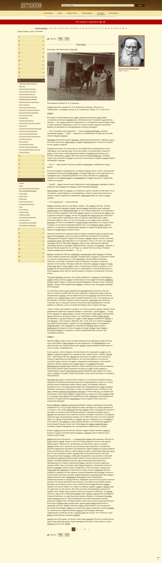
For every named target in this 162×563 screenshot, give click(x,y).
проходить (80, 259)
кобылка (97, 156)
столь (66, 291)
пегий (69, 173)
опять (60, 184)
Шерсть (70, 508)
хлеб (79, 142)
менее (98, 424)
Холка (88, 494)
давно (99, 487)
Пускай (69, 326)
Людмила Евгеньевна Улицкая (29, 150)
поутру (70, 314)
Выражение (71, 477)
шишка (107, 484)
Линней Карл (23, 118)
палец (107, 213)
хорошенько (72, 392)
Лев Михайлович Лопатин (28, 97)
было (57, 136)
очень (68, 371)
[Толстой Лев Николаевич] (31, 5)
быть (56, 211)
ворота (60, 133)
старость (57, 431)
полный (84, 291)
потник (94, 187)
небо (76, 118)
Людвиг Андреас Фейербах (28, 147)
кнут (111, 140)
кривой (50, 446)
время (49, 515)
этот (55, 107)
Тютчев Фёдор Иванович (27, 225)
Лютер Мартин (24, 152)
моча (78, 394)
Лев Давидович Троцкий (27, 92)
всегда (80, 223)
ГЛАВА (49, 114)
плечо (72, 142)
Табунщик (51, 140)
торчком (110, 508)
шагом (50, 285)
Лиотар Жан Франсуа (26, 121)
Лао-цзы (22, 86)
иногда (95, 264)
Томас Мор (23, 199)
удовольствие (53, 326)
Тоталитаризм (24, 212)
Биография (48, 13)
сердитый (75, 254)
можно (92, 424)
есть (98, 392)
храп (106, 394)
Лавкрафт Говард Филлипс (28, 84)
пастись (94, 341)
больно (54, 321)
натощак (81, 392)
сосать (55, 396)
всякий (50, 269)
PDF (60, 39)
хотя (61, 380)
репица (57, 499)
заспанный (86, 254)
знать (105, 227)
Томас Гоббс (23, 194)
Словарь (100, 13)
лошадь (100, 254)
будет (85, 223)
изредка (58, 468)
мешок (65, 422)
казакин (75, 140)
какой (101, 176)
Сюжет (50, 107)
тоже (106, 225)
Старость (88, 433)
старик (100, 316)
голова (67, 456)
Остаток (76, 453)
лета (49, 392)
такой (67, 524)
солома (62, 296)
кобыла (91, 153)
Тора (20, 207)
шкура (109, 491)
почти (58, 419)
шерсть (107, 487)
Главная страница (23, 31)
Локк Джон (23, 126)
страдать (108, 321)
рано (65, 314)
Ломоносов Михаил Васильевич (30, 129)
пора (91, 227)
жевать (95, 225)
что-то (86, 127)
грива (57, 449)
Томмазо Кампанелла (26, 204)
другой (50, 415)
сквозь (66, 396)
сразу (83, 513)
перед (85, 410)
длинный (64, 470)
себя (90, 369)
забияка (64, 405)
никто (78, 328)
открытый (98, 470)
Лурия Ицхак (23, 142)
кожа (102, 472)
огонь (99, 309)
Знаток (50, 519)
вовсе (69, 158)
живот (68, 216)
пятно (95, 449)
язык (82, 463)
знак (57, 354)
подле (63, 187)
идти (59, 241)
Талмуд (21, 183)
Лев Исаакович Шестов (27, 94)
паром (82, 346)
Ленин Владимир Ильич (27, 107)
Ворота (50, 254)
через (67, 142)
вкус (106, 176)
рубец (93, 503)
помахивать (75, 399)
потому (83, 227)
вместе (80, 433)
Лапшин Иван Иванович (27, 89)
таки (94, 220)
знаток (78, 513)
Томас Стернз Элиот (26, 202)
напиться (62, 392)
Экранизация (87, 13)
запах (99, 314)
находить (87, 323)
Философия (113, 13)
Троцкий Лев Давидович (27, 217)
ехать (53, 243)
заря (99, 118)
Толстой (74, 50)
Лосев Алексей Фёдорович (28, 134)
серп (104, 120)
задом (67, 156)
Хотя (58, 220)
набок (49, 280)
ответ (103, 352)
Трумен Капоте (24, 220)
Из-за (80, 461)
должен (84, 216)
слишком (92, 364)
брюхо (79, 285)
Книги (60, 13)
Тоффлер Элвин (24, 215)
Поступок (51, 380)
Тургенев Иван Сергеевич (27, 223)
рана (66, 503)
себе (78, 319)
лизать (69, 191)
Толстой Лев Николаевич (27, 191)
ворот (49, 153)
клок (54, 470)
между (71, 343)
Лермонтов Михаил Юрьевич (29, 110)
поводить (94, 396)
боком (90, 319)
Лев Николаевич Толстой (27, 100)
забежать (109, 280)
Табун (65, 343)
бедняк (90, 326)
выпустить (95, 216)
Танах (21, 186)
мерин (75, 173)
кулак (93, 484)
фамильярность (53, 366)
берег (71, 394)
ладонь (61, 503)
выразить (51, 223)
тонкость (51, 524)
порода (90, 519)
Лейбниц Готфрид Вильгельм (29, 102)
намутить (71, 410)
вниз (108, 277)
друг (54, 266)
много (49, 316)
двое (103, 264)
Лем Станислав (24, 105)
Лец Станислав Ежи (25, 115)
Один (49, 470)
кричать (75, 243)
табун (57, 341)
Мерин (50, 206)
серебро (69, 120)
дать (69, 366)
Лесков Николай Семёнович (28, 113)
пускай (92, 328)
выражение (80, 178)
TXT (67, 39)
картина (92, 296)
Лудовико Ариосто (25, 139)
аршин (89, 439)
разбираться (100, 343)
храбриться (52, 328)
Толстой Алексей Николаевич (29, 188)
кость (67, 522)
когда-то (62, 458)
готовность (52, 241)
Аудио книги (72, 13)
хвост (81, 506)
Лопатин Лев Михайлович (28, 131)
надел (107, 196)
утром (101, 387)
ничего (93, 206)
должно (50, 211)
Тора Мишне (23, 209)
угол (108, 165)
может (58, 230)
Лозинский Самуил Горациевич (30, 123)
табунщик (95, 131)
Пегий (49, 191)
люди (62, 122)
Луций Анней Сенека (26, 144)
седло (55, 145)
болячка (108, 496)
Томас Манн (23, 196)
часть (112, 451)
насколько (93, 300)
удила (100, 225)
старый (88, 131)
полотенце (87, 142)
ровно (79, 419)
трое (110, 264)
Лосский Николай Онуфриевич (29, 136)
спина (95, 494)
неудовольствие (70, 211)
